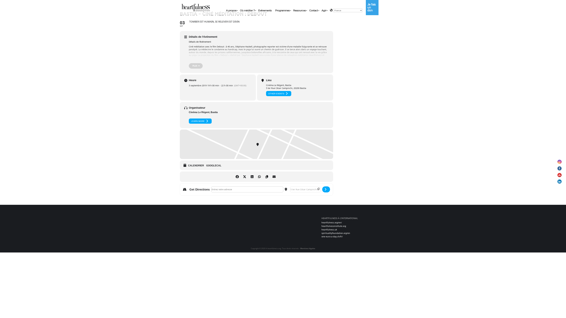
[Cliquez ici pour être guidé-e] (326, 189)
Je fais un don (371, 7)
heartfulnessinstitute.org (333, 226)
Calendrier (196, 165)
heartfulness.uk (329, 229)
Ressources (299, 10)
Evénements (265, 10)
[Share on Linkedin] (252, 176)
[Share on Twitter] (245, 176)
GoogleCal (213, 165)
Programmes (282, 10)
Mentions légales (307, 248)
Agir (323, 10)
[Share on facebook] (238, 176)
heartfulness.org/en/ (331, 222)
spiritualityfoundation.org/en (335, 233)
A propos (231, 10)
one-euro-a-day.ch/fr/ (332, 236)
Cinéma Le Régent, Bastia (203, 112)
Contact (313, 10)
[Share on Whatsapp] (260, 176)
